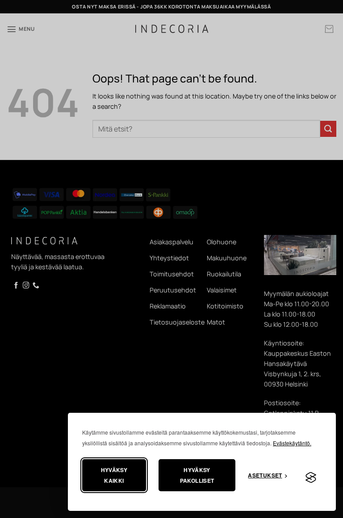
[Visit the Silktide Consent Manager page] (311, 478)
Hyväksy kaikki (114, 475)
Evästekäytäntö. (292, 443)
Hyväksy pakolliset (197, 475)
